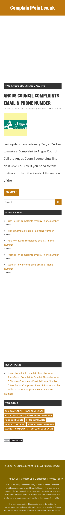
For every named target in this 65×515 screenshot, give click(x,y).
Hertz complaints (35, 420)
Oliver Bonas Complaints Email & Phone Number (34, 385)
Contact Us (26, 478)
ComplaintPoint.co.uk (32, 7)
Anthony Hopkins (38, 108)
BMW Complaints (34, 411)
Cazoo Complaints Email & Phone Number (30, 372)
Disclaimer (40, 478)
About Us (13, 478)
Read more (11, 192)
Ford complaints (14, 420)
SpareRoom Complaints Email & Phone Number (33, 377)
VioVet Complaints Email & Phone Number (31, 230)
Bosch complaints (14, 415)
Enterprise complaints (39, 415)
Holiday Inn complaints (41, 424)
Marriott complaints (16, 428)
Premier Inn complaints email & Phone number (33, 254)
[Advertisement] (32, 49)
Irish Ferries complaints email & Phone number (33, 220)
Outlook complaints (42, 428)
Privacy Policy (56, 478)
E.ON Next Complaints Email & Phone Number (33, 381)
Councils (56, 108)
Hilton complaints (15, 424)
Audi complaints (14, 411)
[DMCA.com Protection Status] (13, 441)
